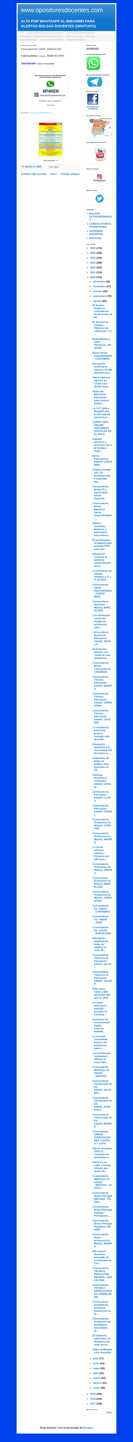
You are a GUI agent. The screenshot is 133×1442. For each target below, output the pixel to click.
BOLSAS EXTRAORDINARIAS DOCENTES (80, 33)
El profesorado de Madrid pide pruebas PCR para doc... (102, 544)
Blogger (88, 1427)
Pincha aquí (50, 105)
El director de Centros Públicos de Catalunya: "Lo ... (102, 328)
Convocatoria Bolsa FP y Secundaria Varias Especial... (100, 492)
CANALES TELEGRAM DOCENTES (52, 40)
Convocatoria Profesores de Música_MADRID (102, 838)
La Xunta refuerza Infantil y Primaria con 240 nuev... (100, 853)
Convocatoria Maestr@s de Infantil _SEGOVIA (100, 1071)
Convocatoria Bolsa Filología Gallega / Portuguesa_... (102, 1211)
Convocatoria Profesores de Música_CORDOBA (101, 824)
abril (96, 1373)
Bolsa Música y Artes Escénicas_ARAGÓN (101, 343)
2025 (93, 252)
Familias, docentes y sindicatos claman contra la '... (101, 780)
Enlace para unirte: (50, 100)
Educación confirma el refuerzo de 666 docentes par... (102, 368)
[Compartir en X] (54, 167)
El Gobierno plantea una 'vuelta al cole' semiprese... (101, 653)
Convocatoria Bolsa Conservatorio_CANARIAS (102, 667)
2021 (93, 272)
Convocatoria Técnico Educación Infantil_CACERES (101, 716)
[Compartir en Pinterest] (58, 167)
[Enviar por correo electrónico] (50, 167)
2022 (93, 267)
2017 (93, 1403)
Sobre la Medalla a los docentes (102, 1351)
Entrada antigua (70, 174)
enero (97, 1387)
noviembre (100, 286)
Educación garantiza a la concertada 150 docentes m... (102, 749)
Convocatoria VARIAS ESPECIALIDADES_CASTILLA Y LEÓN (101, 1137)
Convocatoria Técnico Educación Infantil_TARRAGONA (102, 699)
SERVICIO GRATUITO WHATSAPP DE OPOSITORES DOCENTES (41, 36)
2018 (93, 1398)
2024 (93, 257)
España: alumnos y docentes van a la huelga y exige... (102, 445)
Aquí (56, 160)
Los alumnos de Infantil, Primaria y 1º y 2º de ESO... (102, 575)
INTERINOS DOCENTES (96, 232)
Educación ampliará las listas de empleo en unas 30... (100, 944)
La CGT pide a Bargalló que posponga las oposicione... (101, 413)
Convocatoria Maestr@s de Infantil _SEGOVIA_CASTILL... (102, 1182)
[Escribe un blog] (52, 167)
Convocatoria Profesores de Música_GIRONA (102, 868)
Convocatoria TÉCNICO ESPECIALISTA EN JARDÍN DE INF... (102, 1291)
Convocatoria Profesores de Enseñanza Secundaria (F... (101, 1324)
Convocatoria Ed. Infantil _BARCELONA (101, 930)
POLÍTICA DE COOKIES (74, 36)
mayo (96, 1368)
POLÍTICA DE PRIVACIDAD (28, 40)
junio (96, 1363)
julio (96, 1358)
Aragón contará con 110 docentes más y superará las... (101, 475)
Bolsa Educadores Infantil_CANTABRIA (102, 460)
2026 (93, 248)
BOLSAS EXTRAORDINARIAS (100, 216)
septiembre (100, 296)
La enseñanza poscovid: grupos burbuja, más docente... (101, 733)
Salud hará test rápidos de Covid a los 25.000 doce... (101, 382)
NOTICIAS (95, 238)
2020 (93, 277)
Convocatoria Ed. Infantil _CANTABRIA (101, 908)
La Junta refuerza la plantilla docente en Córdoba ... (99, 1008)
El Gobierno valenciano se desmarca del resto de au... (101, 1340)
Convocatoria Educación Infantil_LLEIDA (101, 796)
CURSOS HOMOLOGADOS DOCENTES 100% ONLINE (45, 33)
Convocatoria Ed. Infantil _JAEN (100, 919)
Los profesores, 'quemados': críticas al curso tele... (101, 1057)
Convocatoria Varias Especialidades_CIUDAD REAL (102, 590)
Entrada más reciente (33, 174)
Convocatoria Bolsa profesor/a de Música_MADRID (102, 1240)
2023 (93, 262)
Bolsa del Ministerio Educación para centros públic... (100, 397)
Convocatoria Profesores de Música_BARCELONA (101, 882)
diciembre (99, 281)
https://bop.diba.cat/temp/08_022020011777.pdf (40, 112)
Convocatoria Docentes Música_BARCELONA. (101, 606)
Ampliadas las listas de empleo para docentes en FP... (100, 764)
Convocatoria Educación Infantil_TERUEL (102, 810)
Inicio (53, 174)
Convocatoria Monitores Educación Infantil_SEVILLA (101, 638)
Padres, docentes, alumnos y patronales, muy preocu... (101, 529)
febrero (97, 1382)
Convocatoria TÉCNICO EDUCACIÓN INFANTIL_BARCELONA (102, 1274)
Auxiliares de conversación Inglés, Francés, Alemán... (101, 1025)
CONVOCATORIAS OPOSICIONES (100, 225)
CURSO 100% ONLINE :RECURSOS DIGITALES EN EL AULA (101, 428)
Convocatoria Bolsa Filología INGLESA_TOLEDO (102, 1197)
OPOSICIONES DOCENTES (76, 40)
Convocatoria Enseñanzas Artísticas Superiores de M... (101, 1307)
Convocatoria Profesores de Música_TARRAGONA (102, 896)
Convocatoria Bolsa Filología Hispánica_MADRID (102, 1225)
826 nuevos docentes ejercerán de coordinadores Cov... (101, 1257)
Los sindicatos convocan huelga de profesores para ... (101, 621)
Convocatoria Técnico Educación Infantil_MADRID (102, 682)
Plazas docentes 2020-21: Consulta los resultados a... (102, 1153)
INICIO (21, 33)
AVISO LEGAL (90, 36)
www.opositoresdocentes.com (62, 10)
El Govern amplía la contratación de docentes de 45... (102, 311)
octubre (98, 291)
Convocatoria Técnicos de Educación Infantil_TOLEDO (102, 977)
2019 (93, 1393)
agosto (97, 301)
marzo (97, 1378)
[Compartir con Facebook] (56, 167)
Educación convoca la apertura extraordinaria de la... (101, 559)
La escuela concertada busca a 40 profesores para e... (99, 1042)
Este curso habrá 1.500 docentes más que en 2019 (101, 993)
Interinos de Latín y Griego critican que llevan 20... (101, 1167)
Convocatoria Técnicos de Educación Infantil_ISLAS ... (101, 961)
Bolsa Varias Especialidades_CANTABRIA (102, 355)
